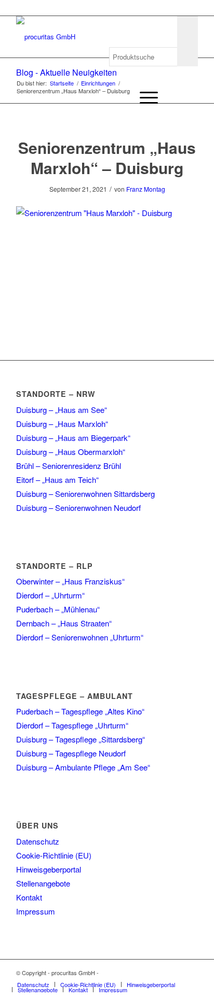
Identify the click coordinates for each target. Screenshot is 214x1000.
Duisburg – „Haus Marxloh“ (62, 423)
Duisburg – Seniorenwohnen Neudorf (78, 507)
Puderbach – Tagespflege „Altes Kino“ (80, 711)
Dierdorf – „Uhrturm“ (50, 595)
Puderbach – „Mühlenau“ (58, 609)
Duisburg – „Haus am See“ (61, 409)
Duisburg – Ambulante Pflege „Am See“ (83, 767)
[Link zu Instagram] (174, 972)
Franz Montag (145, 188)
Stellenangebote (43, 883)
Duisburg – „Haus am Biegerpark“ (73, 437)
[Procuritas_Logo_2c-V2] (89, 37)
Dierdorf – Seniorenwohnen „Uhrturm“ (79, 637)
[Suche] (119, 97)
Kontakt (29, 897)
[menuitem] (119, 97)
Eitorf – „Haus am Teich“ (57, 479)
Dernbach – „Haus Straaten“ (64, 623)
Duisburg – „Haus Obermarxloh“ (70, 451)
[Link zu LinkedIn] (190, 972)
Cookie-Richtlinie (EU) (53, 855)
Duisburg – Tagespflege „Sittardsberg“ (80, 739)
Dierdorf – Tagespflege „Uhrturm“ (72, 725)
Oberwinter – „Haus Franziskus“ (70, 581)
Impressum (35, 911)
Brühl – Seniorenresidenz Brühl (68, 465)
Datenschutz (37, 841)
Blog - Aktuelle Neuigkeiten (66, 72)
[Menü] (143, 97)
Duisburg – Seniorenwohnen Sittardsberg (85, 493)
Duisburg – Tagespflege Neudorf (71, 753)
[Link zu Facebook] (159, 972)
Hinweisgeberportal (48, 869)
